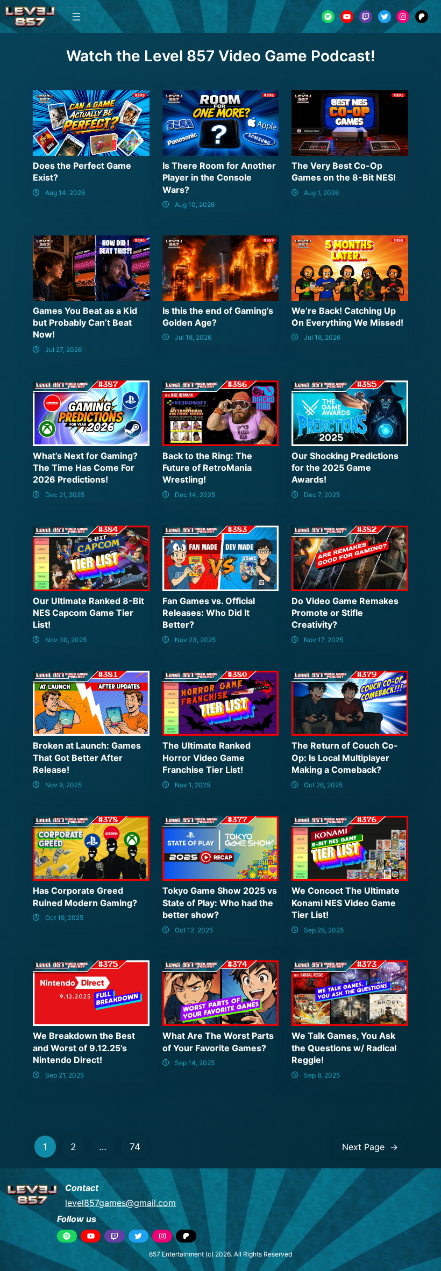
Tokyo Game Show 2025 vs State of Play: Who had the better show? (219, 902)
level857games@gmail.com (120, 1202)
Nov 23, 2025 (195, 640)
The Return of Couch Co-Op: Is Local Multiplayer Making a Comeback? (344, 757)
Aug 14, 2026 (65, 193)
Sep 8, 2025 (322, 1075)
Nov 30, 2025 (66, 640)
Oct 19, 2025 (64, 918)
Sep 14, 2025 (195, 1063)
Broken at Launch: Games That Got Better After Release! (87, 757)
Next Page (370, 1146)
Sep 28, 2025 (324, 930)
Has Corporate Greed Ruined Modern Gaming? (85, 896)
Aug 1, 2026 (321, 193)
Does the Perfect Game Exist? (82, 171)
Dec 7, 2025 (322, 495)
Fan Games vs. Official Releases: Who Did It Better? (208, 612)
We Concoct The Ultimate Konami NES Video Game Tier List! (345, 902)
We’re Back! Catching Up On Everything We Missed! (347, 316)
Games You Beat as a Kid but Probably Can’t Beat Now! (85, 322)
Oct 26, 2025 (323, 785)
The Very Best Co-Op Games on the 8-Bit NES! (343, 171)
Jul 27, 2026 (63, 350)
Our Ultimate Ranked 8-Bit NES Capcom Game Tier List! (88, 612)
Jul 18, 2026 (193, 337)
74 (135, 1146)
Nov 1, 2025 (192, 785)
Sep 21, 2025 (64, 1075)
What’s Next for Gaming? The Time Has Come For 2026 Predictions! (85, 467)
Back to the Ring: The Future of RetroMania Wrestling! (207, 467)
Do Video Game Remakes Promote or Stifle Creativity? (345, 612)
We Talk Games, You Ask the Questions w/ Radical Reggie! (343, 1047)
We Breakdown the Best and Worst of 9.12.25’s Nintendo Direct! (84, 1047)
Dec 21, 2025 (64, 495)
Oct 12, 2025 (194, 930)
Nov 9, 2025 (63, 785)
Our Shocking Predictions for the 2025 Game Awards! (345, 467)
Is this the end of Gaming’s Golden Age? (217, 316)
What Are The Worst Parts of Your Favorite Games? (218, 1041)
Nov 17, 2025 (323, 640)
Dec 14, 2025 (195, 495)
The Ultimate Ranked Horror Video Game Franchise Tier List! (206, 757)
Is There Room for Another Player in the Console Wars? (219, 177)
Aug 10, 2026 (195, 204)
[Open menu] (76, 16)
